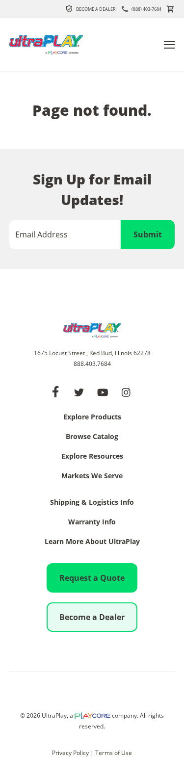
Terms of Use (113, 753)
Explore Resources (92, 457)
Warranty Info (92, 522)
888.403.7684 (92, 364)
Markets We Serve (92, 476)
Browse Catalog (92, 437)
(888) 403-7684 (146, 9)
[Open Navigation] (169, 45)
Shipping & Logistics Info (92, 503)
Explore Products (92, 417)
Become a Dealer (96, 9)
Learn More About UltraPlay (92, 542)
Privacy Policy (70, 753)
